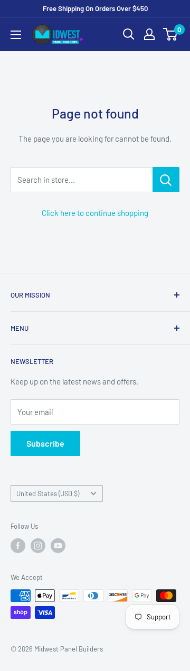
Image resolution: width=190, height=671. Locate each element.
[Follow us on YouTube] (58, 545)
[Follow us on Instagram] (38, 545)
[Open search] (129, 34)
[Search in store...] (166, 179)
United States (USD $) (47, 493)
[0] (170, 34)
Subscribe (45, 443)
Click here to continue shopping (95, 213)
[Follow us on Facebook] (18, 545)
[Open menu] (16, 35)
